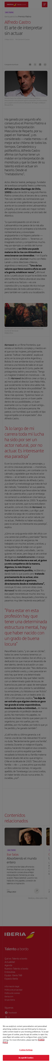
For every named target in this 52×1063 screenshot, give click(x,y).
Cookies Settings (26, 1050)
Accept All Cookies (26, 1058)
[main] (26, 1040)
